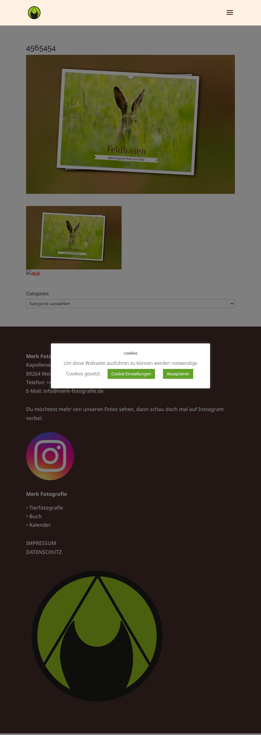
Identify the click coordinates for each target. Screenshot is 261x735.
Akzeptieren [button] (178, 374)
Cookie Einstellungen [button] (131, 374)
